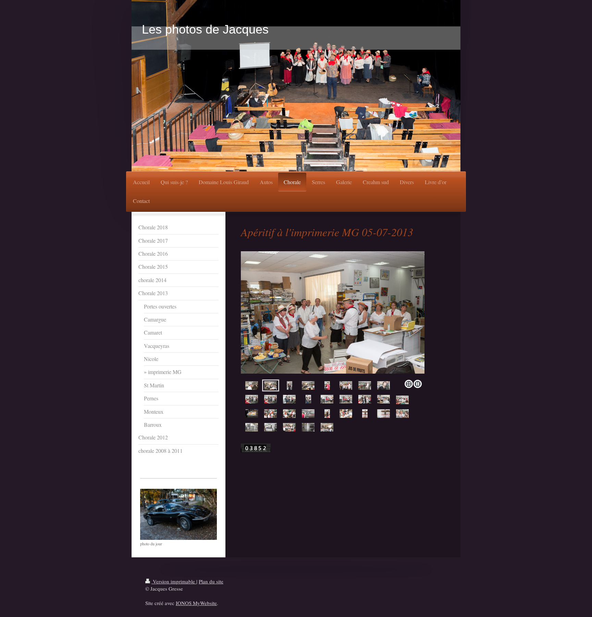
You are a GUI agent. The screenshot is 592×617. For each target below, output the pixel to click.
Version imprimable (173, 581)
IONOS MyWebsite (196, 603)
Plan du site (211, 581)
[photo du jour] (178, 514)
